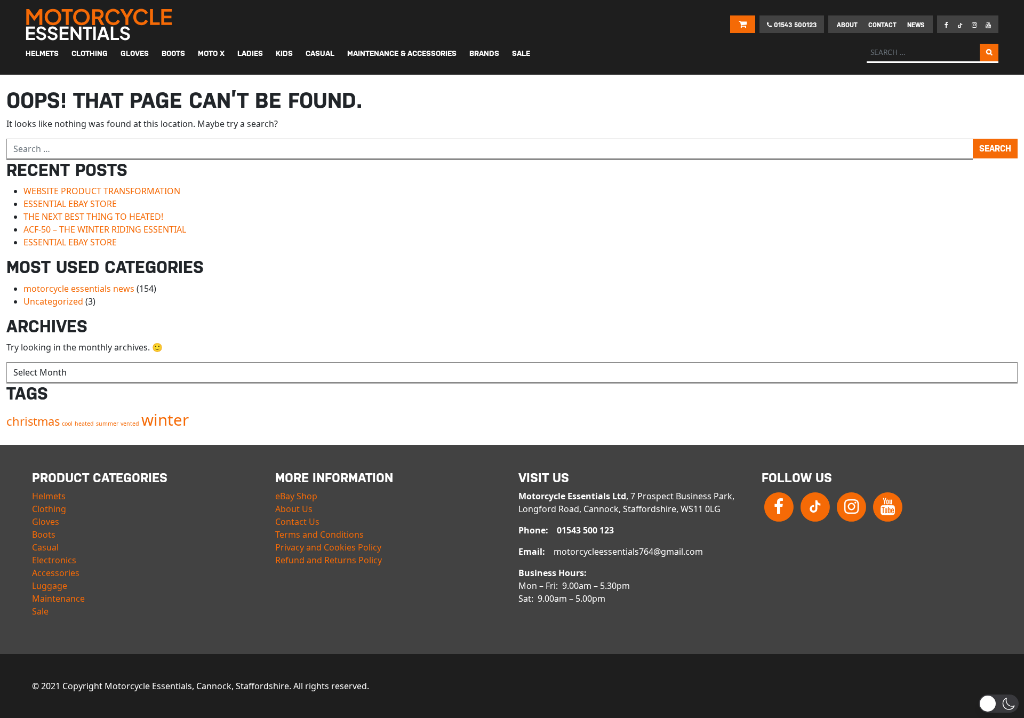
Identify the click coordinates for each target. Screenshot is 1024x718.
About (847, 25)
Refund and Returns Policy (328, 560)
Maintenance (58, 598)
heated (84, 423)
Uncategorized (53, 301)
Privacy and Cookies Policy (328, 547)
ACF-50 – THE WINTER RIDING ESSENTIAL (104, 229)
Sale (40, 611)
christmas (33, 421)
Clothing (49, 509)
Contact (882, 25)
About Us (294, 509)
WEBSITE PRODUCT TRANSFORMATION (101, 191)
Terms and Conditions (319, 534)
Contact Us (297, 522)
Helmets (49, 496)
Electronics (54, 560)
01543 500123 (794, 25)
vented (130, 423)
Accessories (55, 573)
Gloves (45, 522)
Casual (45, 547)
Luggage (49, 586)
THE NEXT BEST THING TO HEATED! (93, 216)
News (915, 25)
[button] (999, 704)
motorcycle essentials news (78, 288)
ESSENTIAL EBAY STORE (70, 204)
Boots (43, 534)
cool (67, 423)
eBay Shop (296, 496)
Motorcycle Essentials (100, 25)
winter (165, 419)
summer (107, 423)
